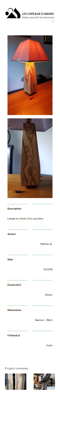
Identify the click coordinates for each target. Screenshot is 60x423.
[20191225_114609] (30, 119)
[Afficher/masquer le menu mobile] (53, 21)
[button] (7, 381)
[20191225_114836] (30, 36)
